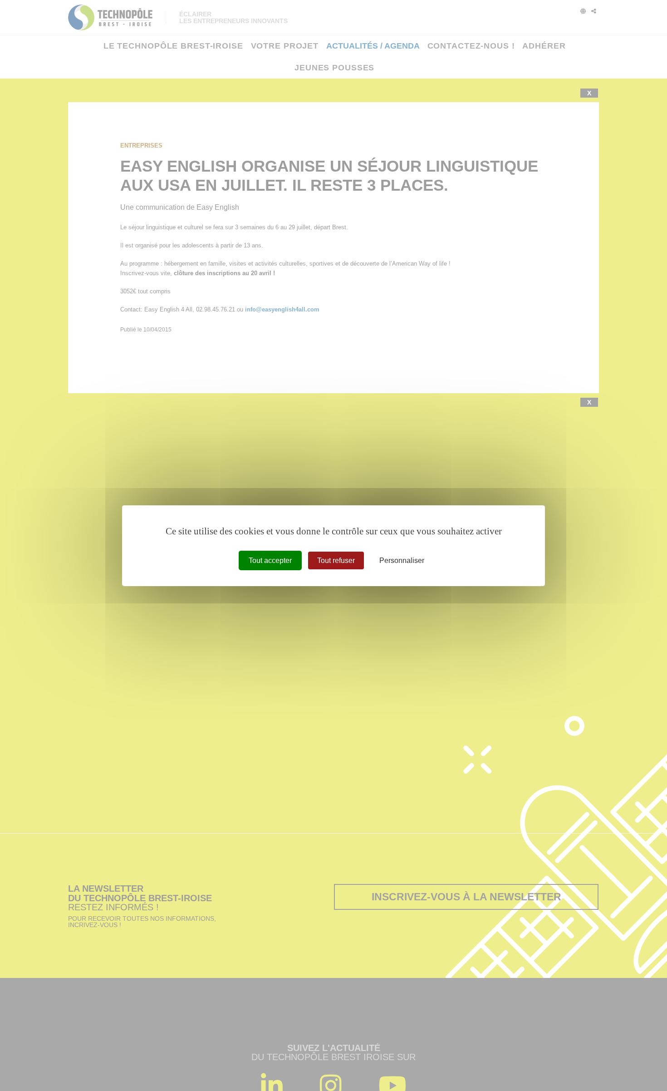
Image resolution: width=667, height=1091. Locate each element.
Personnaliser (401, 560)
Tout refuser (336, 560)
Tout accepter (270, 560)
